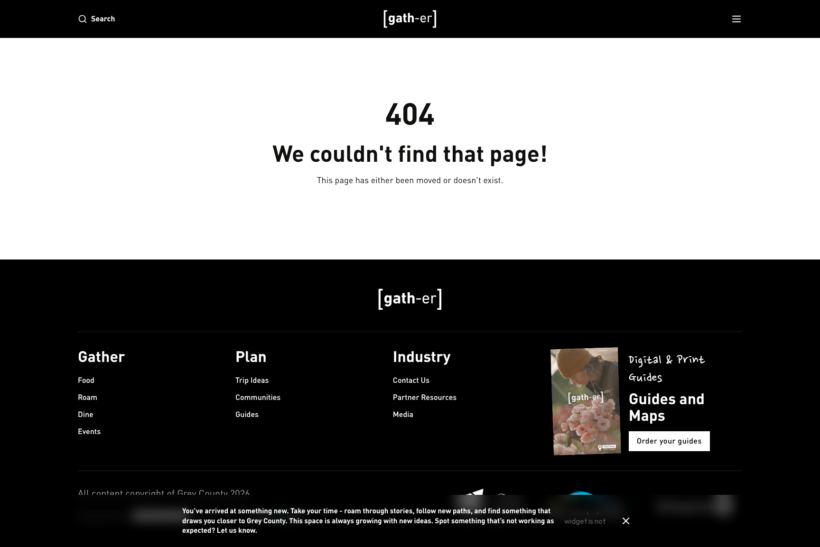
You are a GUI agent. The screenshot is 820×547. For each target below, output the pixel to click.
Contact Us (411, 380)
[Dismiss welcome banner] (626, 521)
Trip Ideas (252, 380)
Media (403, 414)
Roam (87, 397)
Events (89, 431)
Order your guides (669, 440)
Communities (257, 397)
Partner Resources (425, 397)
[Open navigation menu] (736, 19)
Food (86, 380)
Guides (247, 414)
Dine (85, 414)
